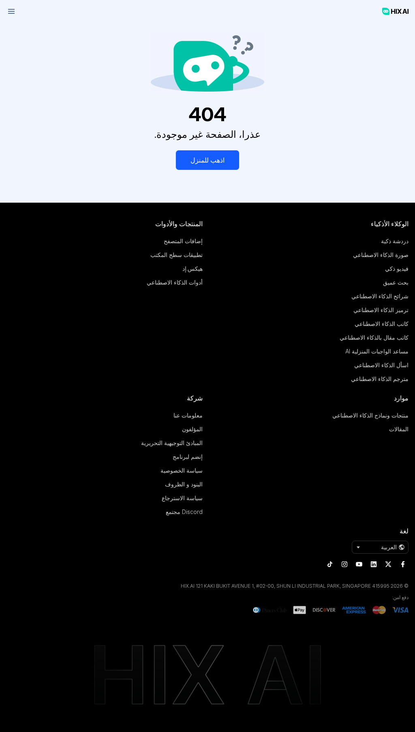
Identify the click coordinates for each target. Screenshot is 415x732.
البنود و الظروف (184, 484)
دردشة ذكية (395, 241)
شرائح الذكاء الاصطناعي (380, 296)
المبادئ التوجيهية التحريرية (172, 442)
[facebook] (402, 564)
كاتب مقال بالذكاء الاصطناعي (374, 337)
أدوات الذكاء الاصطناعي (175, 282)
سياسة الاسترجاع (182, 497)
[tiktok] (330, 564)
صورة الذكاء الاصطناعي (381, 254)
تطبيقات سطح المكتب (176, 254)
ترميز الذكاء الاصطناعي (381, 309)
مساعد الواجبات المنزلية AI (377, 351)
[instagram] (344, 564)
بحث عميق (396, 282)
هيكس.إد (192, 268)
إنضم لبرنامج (188, 456)
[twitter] (388, 564)
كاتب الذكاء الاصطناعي (382, 323)
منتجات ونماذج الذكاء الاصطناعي (370, 415)
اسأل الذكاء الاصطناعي (381, 365)
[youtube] (359, 564)
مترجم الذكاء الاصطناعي (380, 378)
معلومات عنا (188, 415)
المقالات (399, 429)
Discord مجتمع (184, 511)
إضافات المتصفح (183, 241)
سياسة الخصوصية (181, 470)
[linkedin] (373, 564)
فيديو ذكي (397, 268)
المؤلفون (192, 429)
